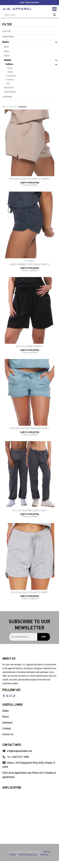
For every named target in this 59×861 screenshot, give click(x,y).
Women (7, 60)
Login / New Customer (29, 2)
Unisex (7, 55)
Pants (9, 68)
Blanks (5, 710)
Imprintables (8, 36)
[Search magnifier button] (54, 15)
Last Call (6, 31)
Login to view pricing (29, 182)
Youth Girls (9, 87)
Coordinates (11, 76)
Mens (6, 47)
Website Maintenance (27, 854)
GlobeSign (44, 854)
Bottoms (9, 64)
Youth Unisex (10, 92)
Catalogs (6, 728)
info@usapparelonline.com (19, 751)
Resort (5, 42)
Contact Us (7, 734)
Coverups (10, 79)
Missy (6, 51)
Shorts (10, 72)
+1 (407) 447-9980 (20, 757)
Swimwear (7, 96)
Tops (8, 83)
